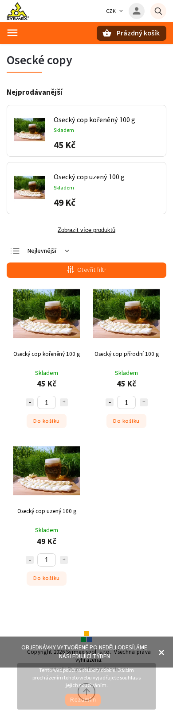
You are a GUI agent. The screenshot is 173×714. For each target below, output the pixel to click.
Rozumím (83, 700)
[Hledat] (158, 11)
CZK (111, 11)
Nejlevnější (42, 251)
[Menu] (12, 32)
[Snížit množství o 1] (30, 402)
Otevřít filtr (91, 270)
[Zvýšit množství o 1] (64, 402)
